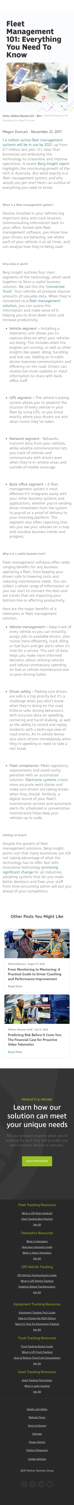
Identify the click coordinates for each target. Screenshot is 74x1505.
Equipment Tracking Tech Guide (37, 1313)
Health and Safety (37, 1409)
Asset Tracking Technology (37, 1380)
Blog (39, 115)
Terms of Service (37, 1426)
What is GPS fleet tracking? (37, 1213)
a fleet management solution (31, 303)
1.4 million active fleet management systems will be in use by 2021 (33, 142)
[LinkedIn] (41, 1484)
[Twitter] (32, 1484)
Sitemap (37, 1434)
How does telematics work (37, 1247)
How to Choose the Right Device (37, 1318)
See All (37, 1225)
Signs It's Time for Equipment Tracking (37, 1324)
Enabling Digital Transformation (37, 1287)
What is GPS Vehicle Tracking (37, 1281)
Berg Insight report (54, 163)
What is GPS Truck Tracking (37, 1352)
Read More (15, 986)
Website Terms (37, 1417)
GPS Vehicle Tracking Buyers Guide (37, 1275)
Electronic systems (40, 779)
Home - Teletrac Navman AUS (18, 115)
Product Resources (37, 1450)
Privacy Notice (37, 1442)
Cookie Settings (37, 1459)
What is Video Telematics (37, 1253)
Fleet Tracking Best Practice (37, 1219)
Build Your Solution (37, 1161)
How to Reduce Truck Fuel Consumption (37, 1358)
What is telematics (37, 1241)
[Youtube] (49, 1484)
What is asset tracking (37, 1386)
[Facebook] (24, 1484)
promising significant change (30, 870)
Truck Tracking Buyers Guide (37, 1346)
